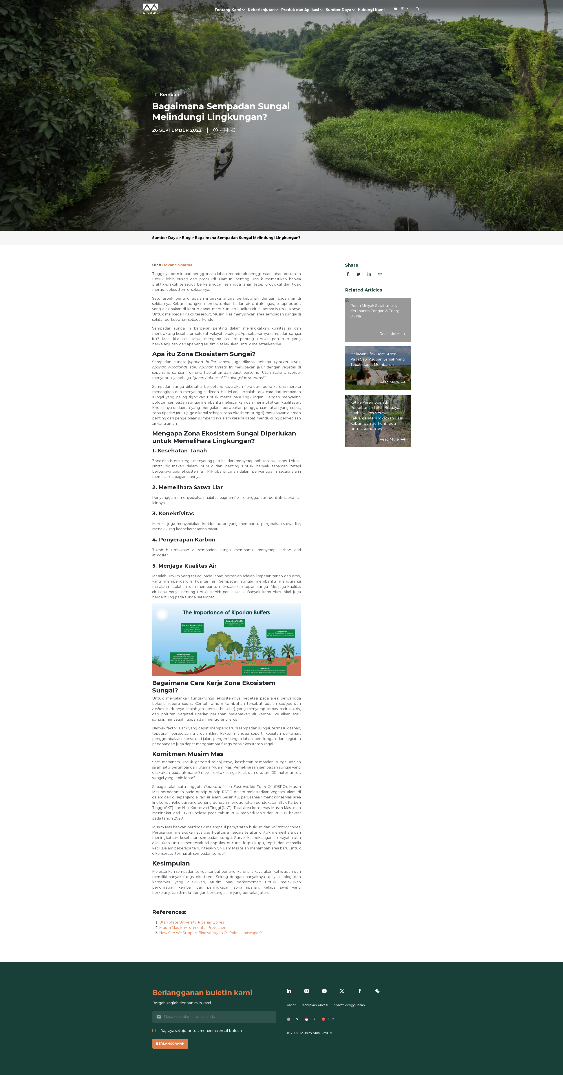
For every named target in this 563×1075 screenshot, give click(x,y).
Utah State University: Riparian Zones (191, 922)
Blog (186, 238)
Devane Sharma (177, 265)
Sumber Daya (165, 238)
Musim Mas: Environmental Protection (192, 928)
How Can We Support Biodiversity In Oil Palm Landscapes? (210, 933)
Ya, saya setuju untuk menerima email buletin (201, 1031)
